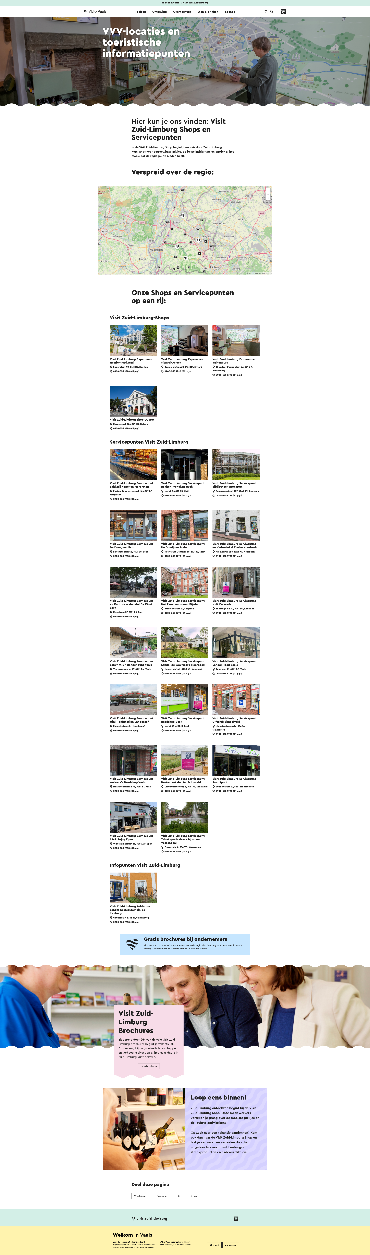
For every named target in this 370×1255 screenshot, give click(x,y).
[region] (185, 230)
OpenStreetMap (254, 273)
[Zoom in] (268, 190)
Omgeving (159, 11)
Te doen (140, 11)
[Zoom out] (268, 194)
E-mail (194, 1196)
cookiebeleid (185, 1244)
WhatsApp (140, 1196)
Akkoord (214, 1245)
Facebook (162, 1196)
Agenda (230, 11)
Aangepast (231, 1245)
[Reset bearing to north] (268, 198)
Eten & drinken (207, 11)
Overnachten (182, 11)
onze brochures (149, 1066)
